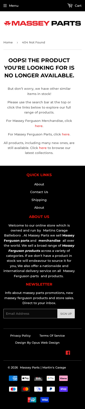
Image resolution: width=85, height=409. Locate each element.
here (39, 126)
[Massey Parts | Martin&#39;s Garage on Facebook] (68, 353)
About (39, 184)
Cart (78, 6)
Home (8, 42)
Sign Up (66, 313)
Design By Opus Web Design (37, 342)
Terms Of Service (52, 335)
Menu (13, 6)
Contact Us (39, 192)
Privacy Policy (20, 335)
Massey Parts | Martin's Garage (43, 367)
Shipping (39, 200)
